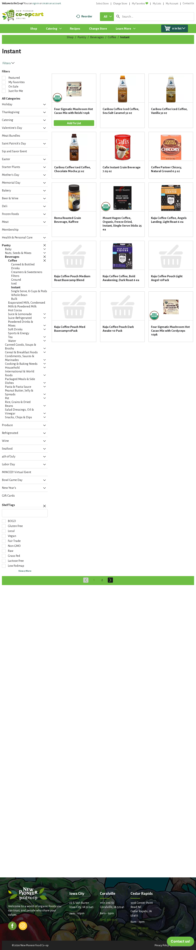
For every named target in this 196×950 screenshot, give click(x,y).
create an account (51, 3)
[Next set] (110, 580)
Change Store (120, 3)
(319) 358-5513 (108, 919)
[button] (43, 105)
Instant (124, 37)
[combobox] (107, 16)
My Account (172, 3)
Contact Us (188, 3)
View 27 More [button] (24, 571)
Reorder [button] (86, 16)
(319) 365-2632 (140, 928)
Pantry (82, 37)
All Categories (11, 98)
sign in (35, 3)
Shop (70, 37)
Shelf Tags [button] (8, 505)
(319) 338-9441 (78, 919)
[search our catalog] (118, 16)
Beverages (97, 37)
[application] (180, 942)
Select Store (102, 3)
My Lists (157, 3)
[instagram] (23, 925)
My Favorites (138, 3)
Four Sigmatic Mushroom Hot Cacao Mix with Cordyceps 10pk (170, 330)
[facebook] (12, 925)
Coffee (112, 37)
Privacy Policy (161, 945)
